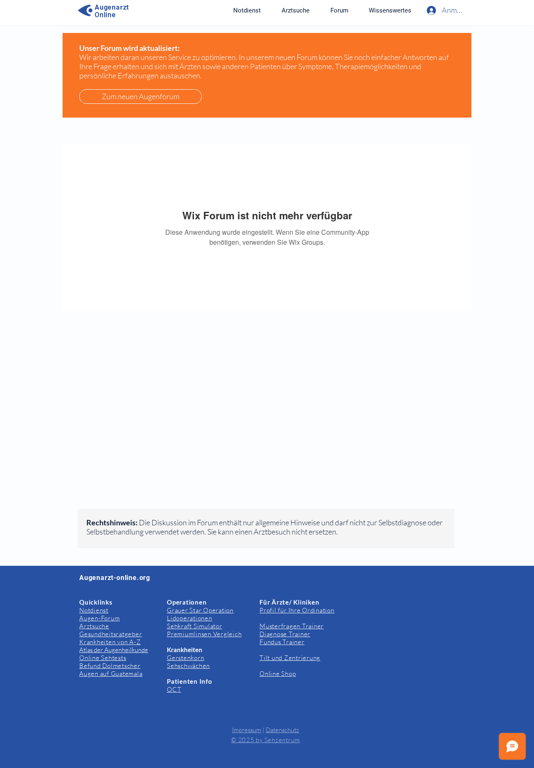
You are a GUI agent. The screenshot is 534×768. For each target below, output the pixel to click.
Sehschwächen (188, 666)
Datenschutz (282, 730)
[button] (389, 10)
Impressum (246, 730)
